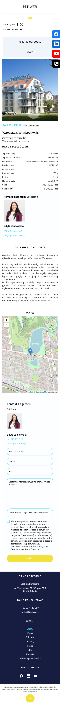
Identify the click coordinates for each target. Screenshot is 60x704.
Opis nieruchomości (30, 41)
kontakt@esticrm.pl (30, 612)
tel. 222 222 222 (13, 231)
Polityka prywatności (30, 658)
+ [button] (7, 320)
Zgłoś (30, 633)
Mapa (30, 51)
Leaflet (30, 392)
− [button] (7, 325)
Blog (30, 650)
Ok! (30, 698)
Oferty (30, 628)
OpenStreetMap (42, 392)
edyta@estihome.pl (15, 235)
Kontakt (30, 654)
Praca (30, 645)
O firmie (30, 637)
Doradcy (30, 641)
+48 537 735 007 (30, 607)
